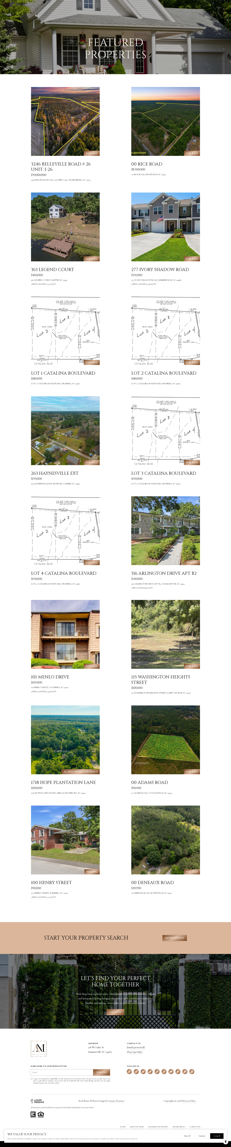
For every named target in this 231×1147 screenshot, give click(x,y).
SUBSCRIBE (102, 1072)
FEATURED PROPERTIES (158, 1127)
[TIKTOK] (150, 1071)
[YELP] (157, 1071)
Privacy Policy (55, 1083)
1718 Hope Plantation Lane (63, 783)
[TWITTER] (164, 1071)
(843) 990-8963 (134, 1052)
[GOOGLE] (184, 1071)
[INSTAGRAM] (136, 1071)
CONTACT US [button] (115, 1012)
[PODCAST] (178, 1071)
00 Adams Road (149, 783)
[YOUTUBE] (171, 1071)
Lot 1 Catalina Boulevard (63, 373)
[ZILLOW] (191, 1071)
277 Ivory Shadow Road (160, 270)
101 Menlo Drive (50, 677)
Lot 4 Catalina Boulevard (63, 573)
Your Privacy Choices (115, 1144)
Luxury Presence (117, 1100)
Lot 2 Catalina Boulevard (163, 373)
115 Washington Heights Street (160, 679)
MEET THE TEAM (137, 1127)
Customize (202, 1136)
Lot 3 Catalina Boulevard (163, 473)
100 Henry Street (51, 883)
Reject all (187, 1136)
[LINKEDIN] (143, 1071)
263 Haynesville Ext (55, 473)
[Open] (65, 121)
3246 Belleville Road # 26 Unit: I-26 (61, 167)
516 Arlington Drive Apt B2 (164, 573)
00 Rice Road (146, 164)
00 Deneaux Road (152, 883)
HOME (123, 1127)
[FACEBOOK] (129, 1071)
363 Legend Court (52, 270)
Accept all (216, 1136)
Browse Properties (174, 938)
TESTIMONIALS (178, 1127)
